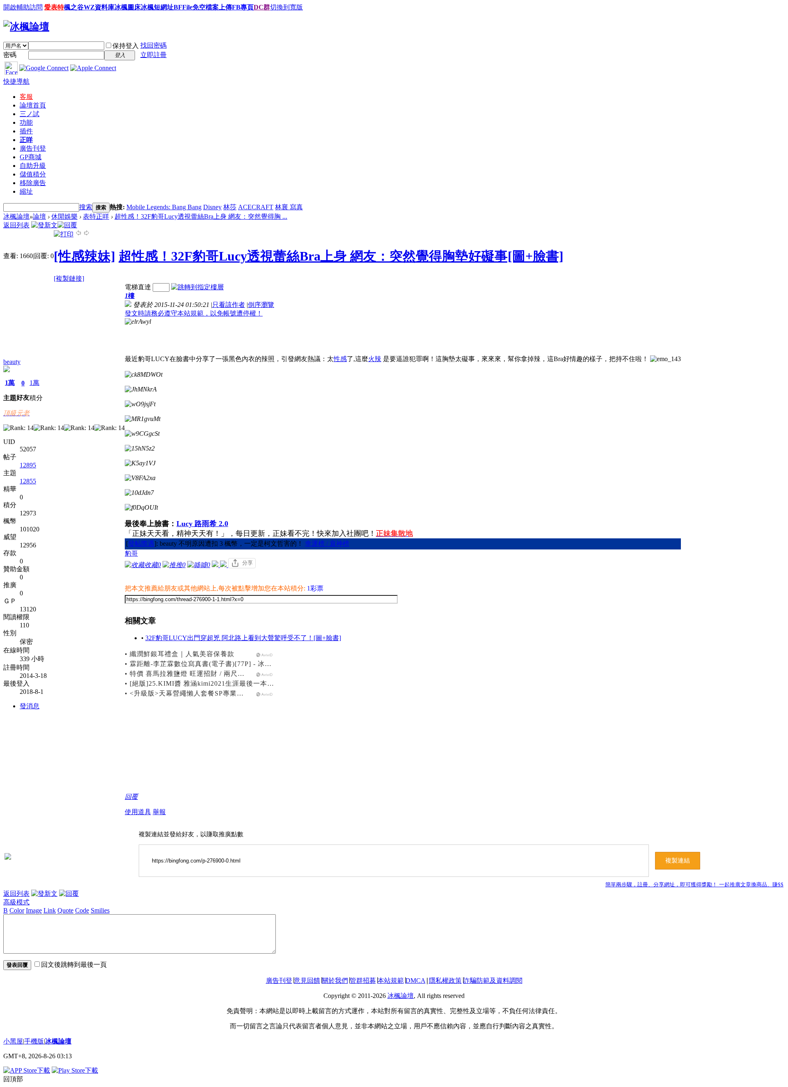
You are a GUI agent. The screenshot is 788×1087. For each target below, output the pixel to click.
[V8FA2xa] (140, 478)
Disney (212, 207)
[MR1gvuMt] (142, 419)
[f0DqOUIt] (141, 507)
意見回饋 (307, 980)
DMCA (415, 980)
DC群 (262, 7)
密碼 (9, 54)
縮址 (26, 191)
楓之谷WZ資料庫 (89, 7)
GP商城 (30, 156)
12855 (28, 481)
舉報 (159, 811)
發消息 (29, 706)
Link (50, 910)
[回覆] (67, 225)
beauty (12, 361)
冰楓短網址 (157, 7)
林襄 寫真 (289, 207)
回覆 (131, 796)
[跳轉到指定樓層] (197, 287)
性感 (340, 358)
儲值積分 (33, 174)
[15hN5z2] (140, 448)
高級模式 (16, 902)
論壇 (33, 105)
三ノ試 (29, 113)
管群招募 (363, 980)
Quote (65, 910)
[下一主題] (86, 234)
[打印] (63, 234)
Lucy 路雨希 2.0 (202, 523)
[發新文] (44, 225)
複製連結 (677, 860)
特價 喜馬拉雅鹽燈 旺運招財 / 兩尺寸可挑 (194, 673)
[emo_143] (665, 359)
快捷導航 (16, 81)
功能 (26, 122)
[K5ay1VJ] (140, 463)
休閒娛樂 (64, 216)
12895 (28, 465)
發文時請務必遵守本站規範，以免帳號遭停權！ (194, 313)
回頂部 (13, 1079)
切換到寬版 (286, 7)
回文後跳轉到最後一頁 (74, 964)
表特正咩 (96, 216)
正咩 (26, 139)
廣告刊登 (33, 148)
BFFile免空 (190, 7)
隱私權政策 (445, 980)
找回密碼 (153, 45)
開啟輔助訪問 (23, 7)
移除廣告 (33, 182)
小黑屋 (13, 1041)
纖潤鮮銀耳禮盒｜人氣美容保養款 (182, 653)
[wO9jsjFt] (140, 404)
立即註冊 (153, 54)
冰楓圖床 (128, 7)
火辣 (374, 358)
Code (82, 910)
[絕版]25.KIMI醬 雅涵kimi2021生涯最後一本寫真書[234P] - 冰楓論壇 (236, 683)
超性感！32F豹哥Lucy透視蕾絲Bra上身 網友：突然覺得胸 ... (201, 216)
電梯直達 (138, 287)
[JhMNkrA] (141, 389)
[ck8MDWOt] (144, 374)
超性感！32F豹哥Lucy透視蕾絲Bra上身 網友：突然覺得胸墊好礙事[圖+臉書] (341, 256)
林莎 (229, 207)
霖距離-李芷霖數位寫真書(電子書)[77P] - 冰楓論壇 (208, 663)
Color (16, 910)
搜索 (85, 207)
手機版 (34, 1041)
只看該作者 (228, 304)
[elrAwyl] (138, 321)
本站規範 (391, 980)
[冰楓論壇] (26, 26)
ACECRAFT (255, 207)
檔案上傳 (219, 7)
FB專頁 (243, 7)
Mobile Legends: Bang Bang (164, 207)
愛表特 (54, 7)
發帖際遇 (141, 543)
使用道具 (138, 811)
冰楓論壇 (16, 216)
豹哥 (131, 553)
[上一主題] (78, 234)
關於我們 (335, 980)
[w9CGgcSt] (142, 433)
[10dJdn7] (139, 493)
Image (34, 910)
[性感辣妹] (84, 256)
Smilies (100, 910)
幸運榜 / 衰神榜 (327, 543)
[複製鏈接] (69, 278)
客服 (26, 96)
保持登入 (125, 45)
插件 (26, 131)
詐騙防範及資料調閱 (492, 980)
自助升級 (33, 165)
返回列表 (16, 225)
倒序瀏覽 (261, 304)
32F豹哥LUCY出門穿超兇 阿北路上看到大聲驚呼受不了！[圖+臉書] (243, 637)
